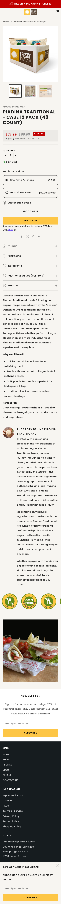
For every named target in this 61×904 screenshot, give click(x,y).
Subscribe (30, 897)
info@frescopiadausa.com (19, 841)
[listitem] (30, 4)
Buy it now (31, 220)
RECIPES (7, 764)
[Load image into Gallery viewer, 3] (45, 90)
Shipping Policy (12, 826)
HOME (6, 754)
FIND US (7, 775)
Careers (7, 800)
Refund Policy (11, 821)
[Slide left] (7, 91)
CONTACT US (10, 780)
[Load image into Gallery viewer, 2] (30, 90)
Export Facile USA (13, 795)
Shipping (10, 138)
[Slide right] (54, 91)
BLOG (6, 769)
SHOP (6, 759)
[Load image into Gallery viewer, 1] (15, 90)
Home (6, 21)
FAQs (6, 805)
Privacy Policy (11, 816)
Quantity (9, 150)
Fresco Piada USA (14, 106)
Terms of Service (13, 811)
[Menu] (4, 11)
